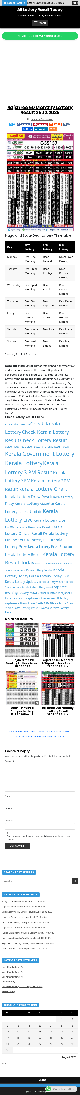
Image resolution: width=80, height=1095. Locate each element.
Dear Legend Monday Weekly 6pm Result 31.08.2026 (26, 938)
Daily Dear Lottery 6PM (12, 972)
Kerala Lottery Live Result (33, 527)
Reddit (57, 124)
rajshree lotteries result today (47, 598)
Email (8, 808)
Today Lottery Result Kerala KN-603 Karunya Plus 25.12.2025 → (40, 731)
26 (29, 1044)
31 (7, 1050)
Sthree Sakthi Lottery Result (21, 608)
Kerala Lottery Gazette (34, 503)
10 (7, 1031)
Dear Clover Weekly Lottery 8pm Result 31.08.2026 (25, 922)
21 (51, 1037)
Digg (29, 129)
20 (40, 1037)
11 (18, 1031)
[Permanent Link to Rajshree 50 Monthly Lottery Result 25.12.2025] (40, 182)
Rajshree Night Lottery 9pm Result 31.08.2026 (23, 906)
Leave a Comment (42, 119)
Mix (55, 129)
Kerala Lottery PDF (33, 540)
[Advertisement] (40, 69)
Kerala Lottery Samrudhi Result (50, 563)
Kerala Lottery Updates (21, 581)
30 (72, 1044)
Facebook (25, 124)
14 (51, 1031)
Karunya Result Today (56, 446)
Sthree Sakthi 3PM (38, 603)
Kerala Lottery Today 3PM (49, 576)
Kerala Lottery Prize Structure (51, 546)
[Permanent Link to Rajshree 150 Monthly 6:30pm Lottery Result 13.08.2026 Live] (58, 640)
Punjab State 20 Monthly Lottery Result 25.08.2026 (22, 663)
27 (40, 1044)
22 (62, 1037)
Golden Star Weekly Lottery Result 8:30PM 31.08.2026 (27, 911)
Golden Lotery (8, 981)
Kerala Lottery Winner (51, 582)
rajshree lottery (16, 603)
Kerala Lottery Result (23, 554)
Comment (10, 761)
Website (9, 820)
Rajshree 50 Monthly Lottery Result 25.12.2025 (40, 110)
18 (18, 1037)
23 (72, 1037)
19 (29, 1037)
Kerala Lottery (24, 463)
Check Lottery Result (43, 440)
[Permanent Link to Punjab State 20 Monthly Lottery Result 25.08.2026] (22, 640)
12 (29, 1031)
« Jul (4, 1063)
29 (62, 1044)
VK (68, 124)
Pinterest (42, 124)
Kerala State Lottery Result (37, 587)
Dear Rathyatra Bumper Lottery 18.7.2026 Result (22, 711)
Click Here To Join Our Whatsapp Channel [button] (42, 35)
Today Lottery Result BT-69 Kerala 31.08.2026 (23, 901)
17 (7, 1037)
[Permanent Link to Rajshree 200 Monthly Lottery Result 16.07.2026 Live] (58, 688)
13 (40, 1031)
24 (7, 1044)
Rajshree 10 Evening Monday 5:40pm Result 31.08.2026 (28, 943)
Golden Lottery (34, 446)
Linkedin (42, 129)
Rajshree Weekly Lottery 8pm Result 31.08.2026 (24, 917)
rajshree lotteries (49, 593)
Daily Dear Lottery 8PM (12, 976)
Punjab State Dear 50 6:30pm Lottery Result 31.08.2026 (28, 932)
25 (18, 1044)
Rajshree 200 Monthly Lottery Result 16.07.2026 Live (58, 711)
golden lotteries (14, 446)
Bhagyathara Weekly (17, 424)
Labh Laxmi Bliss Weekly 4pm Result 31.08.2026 (24, 948)
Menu (42, 23)
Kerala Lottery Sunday (39, 570)
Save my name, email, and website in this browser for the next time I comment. (39, 837)
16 (72, 1031)
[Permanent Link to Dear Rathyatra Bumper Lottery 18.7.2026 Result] (22, 688)
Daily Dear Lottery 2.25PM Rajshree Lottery (22, 986)
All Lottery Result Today (40, 9)
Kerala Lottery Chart (42, 488)
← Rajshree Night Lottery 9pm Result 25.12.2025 (40, 736)
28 (51, 1044)
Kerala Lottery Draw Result (29, 496)
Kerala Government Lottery (39, 453)
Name (8, 796)
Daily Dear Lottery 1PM (12, 967)
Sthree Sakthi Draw (61, 603)
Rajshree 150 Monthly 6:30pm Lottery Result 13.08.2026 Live (58, 663)
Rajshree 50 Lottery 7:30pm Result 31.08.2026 (23, 927)
